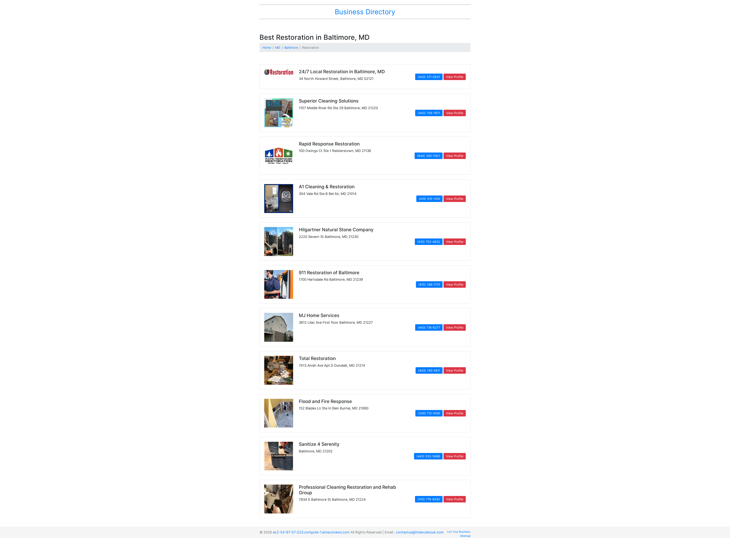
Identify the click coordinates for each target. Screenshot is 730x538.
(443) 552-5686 (428, 456)
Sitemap (465, 535)
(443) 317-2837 (429, 77)
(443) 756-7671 (429, 113)
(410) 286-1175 (429, 284)
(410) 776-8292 (428, 499)
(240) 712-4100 (429, 413)
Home (267, 47)
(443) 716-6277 (429, 327)
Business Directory (365, 12)
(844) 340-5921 (428, 156)
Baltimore (291, 47)
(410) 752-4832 (428, 242)
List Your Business (459, 531)
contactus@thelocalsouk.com (420, 532)
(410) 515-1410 (429, 199)
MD (277, 47)
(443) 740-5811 (429, 370)
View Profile (454, 77)
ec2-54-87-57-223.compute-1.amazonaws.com (311, 532)
